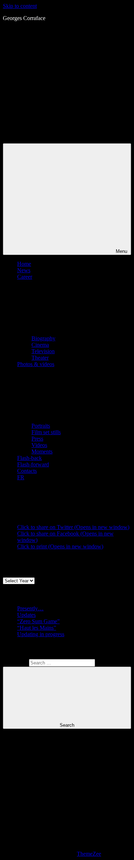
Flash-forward (33, 464)
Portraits (40, 426)
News (23, 270)
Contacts (27, 471)
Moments (42, 451)
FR (20, 477)
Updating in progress (40, 634)
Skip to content (20, 6)
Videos (39, 445)
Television (43, 351)
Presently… (30, 608)
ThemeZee (89, 854)
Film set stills (46, 432)
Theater (40, 358)
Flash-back (29, 458)
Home (24, 264)
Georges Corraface (24, 18)
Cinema (40, 345)
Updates (26, 615)
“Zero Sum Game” (38, 621)
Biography (43, 338)
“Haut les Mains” (36, 628)
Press (37, 439)
